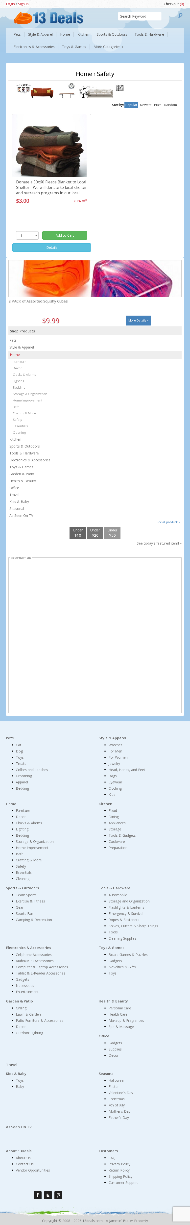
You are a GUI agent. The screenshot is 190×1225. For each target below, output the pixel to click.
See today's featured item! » (159, 543)
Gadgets (22, 979)
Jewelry (114, 763)
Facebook (38, 1195)
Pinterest (58, 1195)
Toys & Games (21, 467)
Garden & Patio (21, 474)
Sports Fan (24, 913)
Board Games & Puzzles (128, 954)
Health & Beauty (22, 480)
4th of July (117, 1105)
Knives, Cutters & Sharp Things (133, 926)
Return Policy (119, 1170)
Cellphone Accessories (34, 954)
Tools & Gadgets (122, 835)
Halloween (117, 1080)
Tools (113, 932)
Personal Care (120, 1008)
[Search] (180, 15)
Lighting (18, 381)
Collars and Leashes (32, 769)
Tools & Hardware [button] (149, 34)
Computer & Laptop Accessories (42, 967)
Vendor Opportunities (33, 1170)
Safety (17, 420)
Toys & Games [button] (74, 46)
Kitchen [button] (83, 34)
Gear (20, 907)
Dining (114, 816)
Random (170, 104)
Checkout (174, 3)
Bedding (19, 387)
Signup (23, 3)
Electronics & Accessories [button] (34, 46)
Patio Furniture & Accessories (39, 1020)
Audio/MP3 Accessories (35, 960)
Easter (114, 1086)
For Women (118, 757)
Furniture (19, 362)
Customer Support (123, 1182)
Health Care (118, 1014)
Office (14, 487)
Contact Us (25, 1164)
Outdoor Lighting (29, 1032)
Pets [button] (17, 34)
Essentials (20, 426)
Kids (112, 794)
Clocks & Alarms (24, 375)
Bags (113, 776)
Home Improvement (27, 400)
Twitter (48, 1195)
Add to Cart (65, 235)
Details (51, 247)
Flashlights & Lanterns (126, 907)
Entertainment (27, 991)
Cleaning (19, 432)
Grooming (24, 776)
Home (15, 354)
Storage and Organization (129, 901)
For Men (115, 751)
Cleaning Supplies (122, 938)
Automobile (118, 895)
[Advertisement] (95, 636)
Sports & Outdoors (24, 446)
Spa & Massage (121, 1026)
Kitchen (15, 439)
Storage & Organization (30, 394)
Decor (17, 368)
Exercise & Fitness (30, 901)
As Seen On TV (21, 515)
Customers (108, 1151)
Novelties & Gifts (122, 967)
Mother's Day (119, 1111)
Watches (115, 745)
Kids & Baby (19, 501)
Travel (14, 494)
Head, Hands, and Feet (127, 769)
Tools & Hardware (24, 453)
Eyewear (115, 782)
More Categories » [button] (108, 46)
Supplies (115, 1049)
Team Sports (26, 895)
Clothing (115, 788)
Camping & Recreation (34, 919)
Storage (115, 829)
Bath (16, 407)
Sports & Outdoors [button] (112, 34)
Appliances (117, 823)
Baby (20, 1086)
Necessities (25, 985)
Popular (131, 104)
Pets (13, 340)
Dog (19, 751)
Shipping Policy (120, 1176)
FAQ (112, 1157)
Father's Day (119, 1117)
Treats (21, 763)
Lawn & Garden (28, 1014)
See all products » (169, 522)
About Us (23, 1157)
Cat (18, 745)
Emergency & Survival (126, 913)
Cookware (117, 841)
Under (78, 533)
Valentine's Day (121, 1092)
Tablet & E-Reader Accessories (40, 973)
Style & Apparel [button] (40, 34)
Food (113, 810)
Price (158, 104)
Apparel (22, 782)
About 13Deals (18, 1151)
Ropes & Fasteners (124, 919)
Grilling (21, 1008)
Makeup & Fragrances (126, 1020)
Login (10, 3)
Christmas (117, 1099)
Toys (20, 757)
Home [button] (65, 34)
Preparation (118, 847)
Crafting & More (24, 413)
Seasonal (16, 508)
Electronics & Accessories (29, 460)
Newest (145, 104)
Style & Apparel (21, 347)
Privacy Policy (119, 1164)
